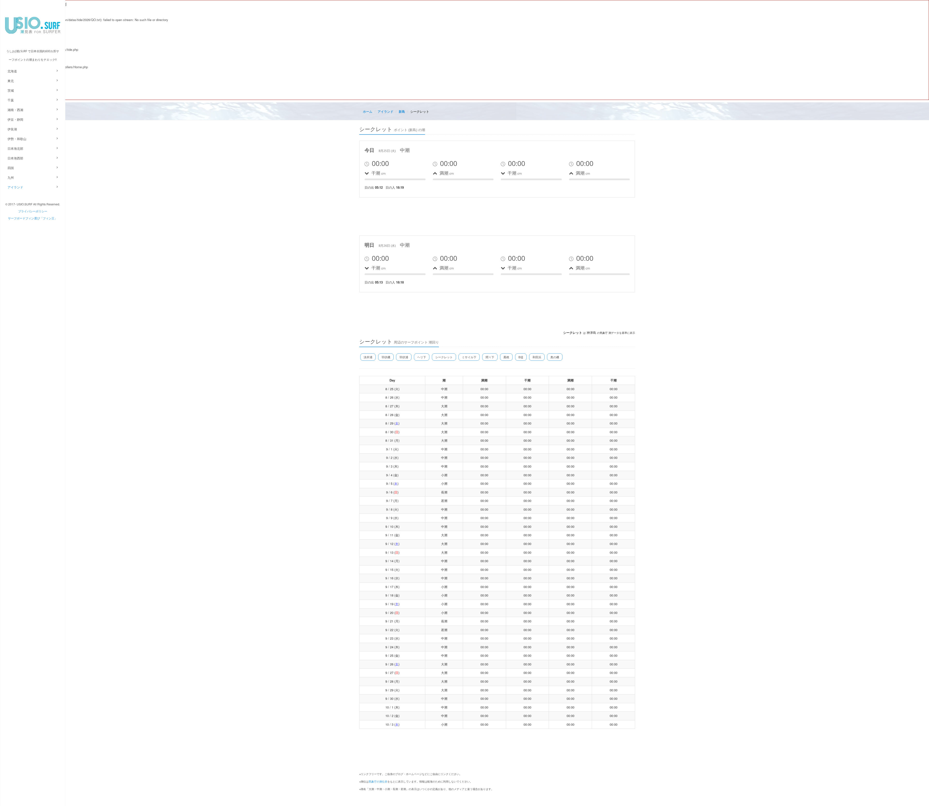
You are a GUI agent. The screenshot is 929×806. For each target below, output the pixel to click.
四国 (10, 167)
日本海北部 (15, 148)
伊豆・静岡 (15, 119)
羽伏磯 (386, 357)
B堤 (520, 357)
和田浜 (536, 357)
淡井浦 (368, 357)
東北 (10, 80)
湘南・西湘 (15, 109)
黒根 (506, 357)
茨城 (10, 90)
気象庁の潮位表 (378, 781)
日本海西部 (15, 158)
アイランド (15, 187)
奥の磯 (554, 357)
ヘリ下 (421, 357)
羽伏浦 (403, 357)
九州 (10, 177)
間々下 (490, 357)
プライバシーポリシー (32, 211)
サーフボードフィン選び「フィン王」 (32, 218)
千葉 (10, 100)
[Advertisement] (447, 216)
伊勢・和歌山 (16, 138)
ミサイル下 (469, 357)
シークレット (444, 357)
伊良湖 (12, 129)
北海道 (12, 71)
